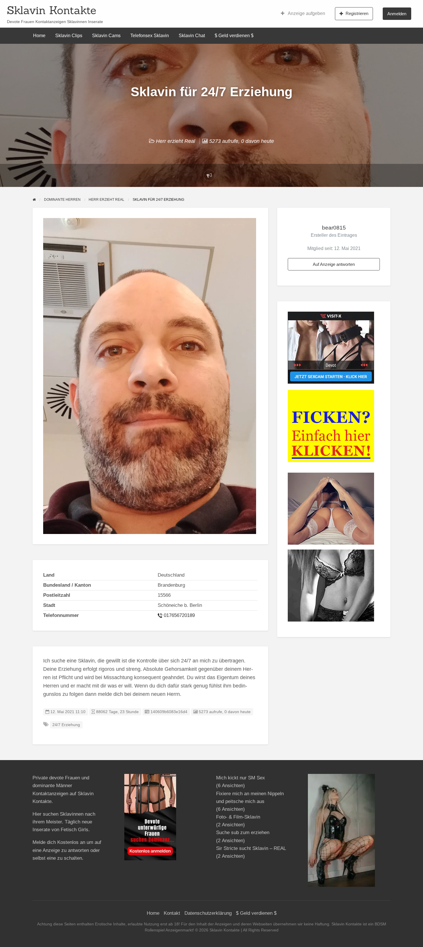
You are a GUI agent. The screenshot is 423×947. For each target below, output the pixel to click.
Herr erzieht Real (175, 141)
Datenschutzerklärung (208, 913)
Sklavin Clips (68, 35)
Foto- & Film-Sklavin (238, 817)
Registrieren (357, 13)
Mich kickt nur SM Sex (240, 778)
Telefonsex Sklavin (149, 35)
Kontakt (172, 913)
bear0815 (334, 228)
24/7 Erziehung (66, 725)
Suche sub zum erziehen (242, 832)
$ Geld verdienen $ (234, 35)
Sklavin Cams (106, 35)
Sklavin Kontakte (51, 10)
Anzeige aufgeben (306, 13)
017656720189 (179, 615)
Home (39, 35)
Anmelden (396, 13)
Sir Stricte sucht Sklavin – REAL (251, 848)
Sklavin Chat (192, 35)
